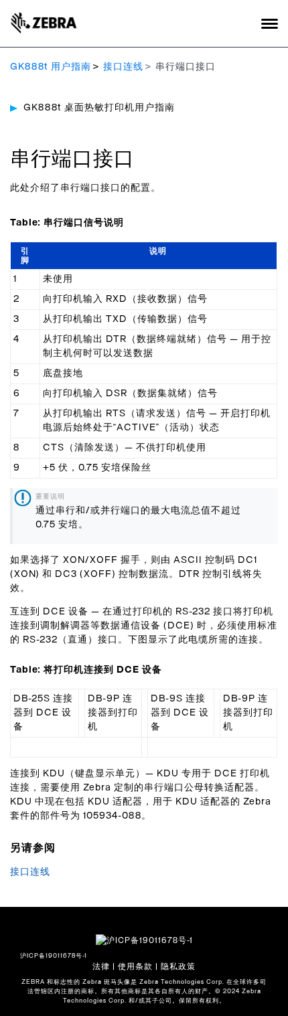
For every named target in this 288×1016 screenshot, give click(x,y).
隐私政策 (178, 966)
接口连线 (123, 67)
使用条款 (135, 966)
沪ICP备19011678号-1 (53, 956)
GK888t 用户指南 (50, 67)
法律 (101, 966)
